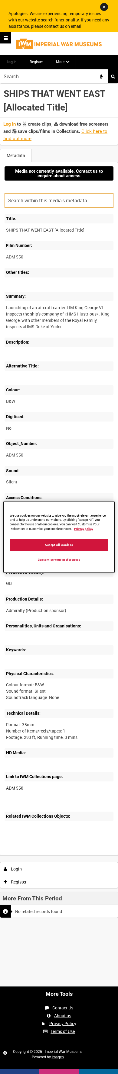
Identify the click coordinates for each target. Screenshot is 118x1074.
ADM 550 (14, 788)
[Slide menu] (5, 37)
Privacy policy (83, 529)
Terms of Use (63, 1031)
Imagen (58, 1056)
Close (104, 7)
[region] (59, 537)
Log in (12, 61)
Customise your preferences (59, 559)
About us (62, 1015)
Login (16, 869)
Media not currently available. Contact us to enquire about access (59, 173)
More (60, 61)
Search (113, 76)
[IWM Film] (59, 43)
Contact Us (62, 1008)
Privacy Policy (62, 1023)
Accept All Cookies (59, 545)
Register (36, 61)
